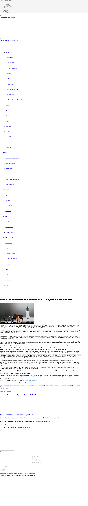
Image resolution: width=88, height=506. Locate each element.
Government (8, 126)
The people (8, 115)
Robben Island (9, 168)
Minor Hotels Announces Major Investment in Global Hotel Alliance (22, 395)
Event (7, 274)
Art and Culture (9, 136)
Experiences (6, 189)
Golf (6, 195)
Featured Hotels (9, 243)
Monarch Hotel (11, 248)
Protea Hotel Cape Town (13, 258)
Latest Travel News (7, 296)
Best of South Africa (8, 237)
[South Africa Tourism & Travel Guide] (7, 22)
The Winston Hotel (12, 264)
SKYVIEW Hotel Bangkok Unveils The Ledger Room (16, 415)
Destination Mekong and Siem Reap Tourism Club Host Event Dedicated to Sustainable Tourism (31, 418)
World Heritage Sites (10, 184)
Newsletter (2, 465)
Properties (8, 221)
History (7, 110)
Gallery (4, 7)
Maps (9, 78)
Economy (8, 131)
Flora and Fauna (9, 142)
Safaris (7, 269)
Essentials (8, 52)
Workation (8, 12)
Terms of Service (36, 460)
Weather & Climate (12, 62)
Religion (7, 121)
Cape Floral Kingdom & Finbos (12, 179)
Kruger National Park (10, 163)
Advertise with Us (4, 466)
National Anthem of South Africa (15, 99)
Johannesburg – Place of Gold (12, 158)
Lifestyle (5, 216)
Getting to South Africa (13, 89)
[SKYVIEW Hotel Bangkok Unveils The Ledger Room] (13, 411)
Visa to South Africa (12, 68)
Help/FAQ (2, 469)
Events (4, 2)
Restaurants (8, 280)
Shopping (8, 200)
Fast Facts (10, 57)
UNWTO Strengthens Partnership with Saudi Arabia (16, 427)
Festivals (7, 4)
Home (1, 296)
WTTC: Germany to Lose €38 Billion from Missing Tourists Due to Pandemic (25, 421)
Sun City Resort (9, 173)
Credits (2, 467)
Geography (8, 105)
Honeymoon (8, 211)
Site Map (5, 11)
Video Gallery (9, 9)
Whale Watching (9, 205)
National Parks (9, 147)
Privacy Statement (36, 462)
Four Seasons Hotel (12, 253)
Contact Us (5, 10)
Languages (10, 84)
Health (9, 73)
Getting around (11, 94)
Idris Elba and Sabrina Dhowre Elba (36, 325)
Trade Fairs (8, 5)
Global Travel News (7, 6)
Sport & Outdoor (9, 227)
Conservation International (31, 380)
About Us (34, 459)
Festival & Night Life (10, 232)
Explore (5, 152)
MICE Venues (9, 285)
